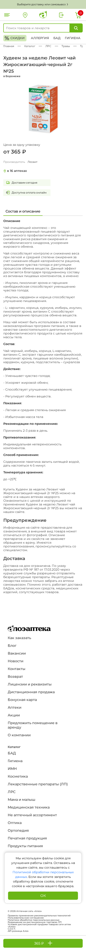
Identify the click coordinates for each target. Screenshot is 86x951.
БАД (56, 38)
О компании (19, 735)
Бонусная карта (22, 700)
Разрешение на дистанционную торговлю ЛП (35, 922)
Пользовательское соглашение (26, 918)
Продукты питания (25, 846)
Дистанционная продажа (31, 692)
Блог (12, 645)
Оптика (15, 823)
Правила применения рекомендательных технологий (39, 916)
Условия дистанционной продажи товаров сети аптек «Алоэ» (39, 925)
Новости (15, 661)
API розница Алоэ (18, 931)
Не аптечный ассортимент (32, 815)
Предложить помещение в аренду (33, 725)
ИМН (12, 769)
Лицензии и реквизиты (30, 684)
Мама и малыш (21, 799)
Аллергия (40, 38)
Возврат (15, 676)
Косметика (18, 776)
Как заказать (19, 638)
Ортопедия (18, 830)
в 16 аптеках (17, 171)
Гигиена (72, 38)
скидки (15, 38)
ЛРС (11, 792)
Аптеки (14, 707)
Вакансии (17, 653)
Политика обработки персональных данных (33, 920)
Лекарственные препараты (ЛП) (38, 784)
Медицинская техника (29, 807)
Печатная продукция (27, 838)
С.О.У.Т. (12, 929)
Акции (14, 715)
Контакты (16, 669)
